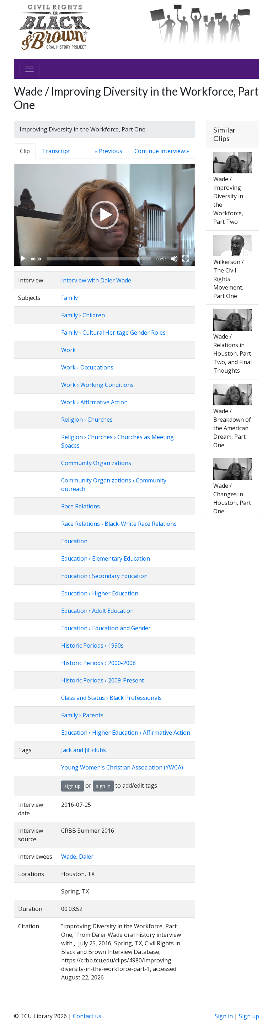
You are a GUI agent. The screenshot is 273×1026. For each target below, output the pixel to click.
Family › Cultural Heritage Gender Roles (113, 332)
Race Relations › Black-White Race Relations (119, 524)
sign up (72, 786)
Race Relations (80, 506)
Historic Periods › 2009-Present (102, 680)
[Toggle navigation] (29, 69)
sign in (103, 786)
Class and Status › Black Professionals (111, 698)
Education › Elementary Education (105, 558)
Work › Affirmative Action (94, 402)
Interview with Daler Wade (96, 280)
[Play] (23, 258)
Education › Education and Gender (106, 628)
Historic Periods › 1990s (92, 645)
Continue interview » (161, 151)
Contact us (87, 1016)
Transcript (56, 151)
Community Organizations (96, 463)
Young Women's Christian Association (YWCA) (122, 767)
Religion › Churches (87, 419)
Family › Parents (82, 715)
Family (69, 298)
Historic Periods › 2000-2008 (98, 663)
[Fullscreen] (185, 258)
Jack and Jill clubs (83, 750)
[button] (104, 215)
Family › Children (83, 315)
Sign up (249, 1016)
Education (74, 541)
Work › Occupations (87, 367)
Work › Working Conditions (97, 385)
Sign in (224, 1016)
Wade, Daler (77, 856)
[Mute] (174, 258)
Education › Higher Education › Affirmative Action (125, 732)
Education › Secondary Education (104, 576)
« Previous (108, 151)
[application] (104, 215)
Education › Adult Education (97, 611)
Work (68, 350)
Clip (25, 151)
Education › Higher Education (99, 593)
